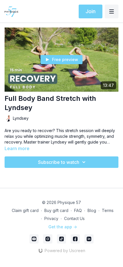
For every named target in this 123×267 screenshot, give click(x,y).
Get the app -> (62, 226)
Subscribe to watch (58, 162)
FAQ (78, 210)
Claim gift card (25, 210)
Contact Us (74, 218)
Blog (92, 210)
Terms (108, 210)
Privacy (51, 218)
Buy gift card (56, 210)
